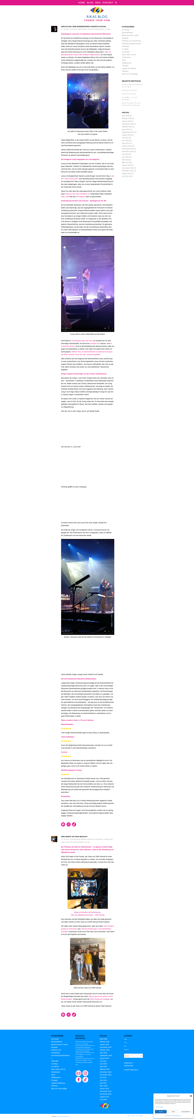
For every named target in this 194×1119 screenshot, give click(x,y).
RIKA (125, 1046)
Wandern (125, 71)
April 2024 (125, 143)
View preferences (185, 1111)
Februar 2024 (127, 146)
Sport (124, 60)
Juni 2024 (125, 140)
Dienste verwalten (159, 1107)
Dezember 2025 (128, 124)
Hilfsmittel (125, 46)
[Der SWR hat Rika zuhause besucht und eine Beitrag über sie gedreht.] (54, 839)
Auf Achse (74, 29)
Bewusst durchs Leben (130, 35)
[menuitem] (81, 3)
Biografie (83, 839)
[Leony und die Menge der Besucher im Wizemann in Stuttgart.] (54, 29)
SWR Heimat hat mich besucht (74, 836)
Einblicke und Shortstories (95, 839)
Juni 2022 (125, 176)
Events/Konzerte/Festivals (96, 29)
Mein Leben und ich (129, 55)
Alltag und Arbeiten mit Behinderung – (88, 912)
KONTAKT (126, 1049)
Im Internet (126, 52)
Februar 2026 (127, 118)
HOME (125, 1039)
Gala (63, 197)
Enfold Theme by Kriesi (65, 1116)
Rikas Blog (58, 1116)
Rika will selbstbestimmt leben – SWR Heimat (87, 915)
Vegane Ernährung (129, 68)
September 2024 (128, 132)
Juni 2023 (125, 157)
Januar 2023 (126, 165)
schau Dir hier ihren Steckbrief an (77, 194)
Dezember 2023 (128, 149)
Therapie (125, 66)
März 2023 (126, 162)
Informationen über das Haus (82, 341)
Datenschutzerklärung (176, 1115)
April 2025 (125, 129)
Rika (109, 29)
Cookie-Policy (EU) (131, 1070)
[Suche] (115, 3)
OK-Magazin (80, 197)
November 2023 (128, 151)
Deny (173, 1111)
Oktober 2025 (127, 127)
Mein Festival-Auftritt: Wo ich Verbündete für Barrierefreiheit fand (84, 1062)
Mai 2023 (125, 160)
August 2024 (126, 135)
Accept (161, 1111)
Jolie (67, 197)
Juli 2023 (125, 154)
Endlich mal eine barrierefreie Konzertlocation (83, 26)
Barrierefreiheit (82, 29)
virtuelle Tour (95, 343)
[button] (191, 1096)
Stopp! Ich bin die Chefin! (129, 94)
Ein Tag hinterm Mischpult (129, 90)
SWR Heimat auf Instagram (100, 999)
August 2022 (126, 173)
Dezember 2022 (128, 168)
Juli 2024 (125, 138)
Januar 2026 (126, 121)
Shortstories (126, 57)
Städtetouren (126, 63)
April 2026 (125, 116)
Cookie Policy (168, 1115)
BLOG (125, 1042)
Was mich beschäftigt (76, 842)
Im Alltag (106, 839)
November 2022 (128, 171)
